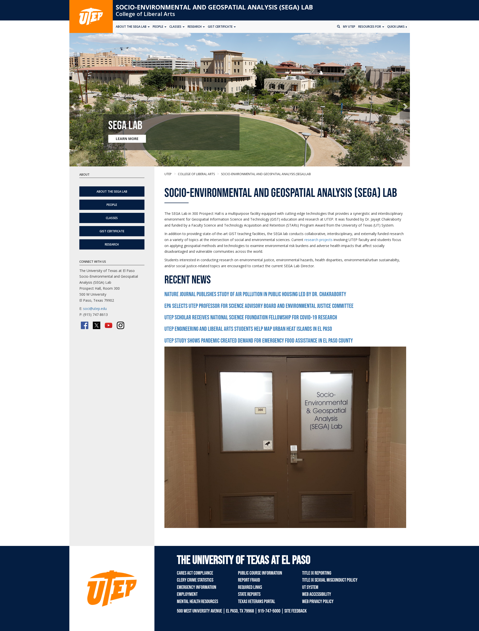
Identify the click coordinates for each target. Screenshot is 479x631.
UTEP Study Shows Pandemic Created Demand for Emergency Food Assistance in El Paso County (258, 340)
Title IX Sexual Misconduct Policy (330, 580)
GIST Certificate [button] (220, 26)
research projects (318, 239)
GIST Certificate (112, 231)
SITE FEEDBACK (295, 611)
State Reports (249, 594)
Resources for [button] (370, 26)
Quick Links (396, 26)
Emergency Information (196, 587)
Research (112, 244)
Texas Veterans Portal (256, 602)
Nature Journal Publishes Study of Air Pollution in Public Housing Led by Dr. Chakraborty (255, 294)
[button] (74, 106)
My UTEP (349, 26)
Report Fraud (249, 580)
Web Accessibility (316, 594)
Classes (112, 218)
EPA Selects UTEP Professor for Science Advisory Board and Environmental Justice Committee (259, 306)
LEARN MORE (127, 138)
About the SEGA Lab (112, 191)
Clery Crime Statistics (195, 580)
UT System (310, 587)
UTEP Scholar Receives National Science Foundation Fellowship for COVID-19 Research (250, 317)
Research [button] (195, 26)
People (112, 205)
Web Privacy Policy (318, 602)
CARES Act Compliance (195, 573)
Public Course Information (260, 573)
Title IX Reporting (316, 573)
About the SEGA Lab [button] (131, 26)
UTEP (168, 174)
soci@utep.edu (95, 308)
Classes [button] (175, 26)
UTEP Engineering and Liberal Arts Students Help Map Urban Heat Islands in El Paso (248, 329)
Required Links (250, 587)
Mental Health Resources (197, 602)
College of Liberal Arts (145, 13)
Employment (187, 594)
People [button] (158, 26)
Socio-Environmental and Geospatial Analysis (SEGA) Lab (214, 7)
